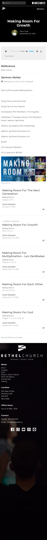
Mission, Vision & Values (10, 375)
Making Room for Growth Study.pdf (18, 81)
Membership (6, 379)
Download (9, 56)
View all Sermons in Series (11, 337)
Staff (3, 372)
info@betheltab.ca (15, 422)
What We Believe (8, 377)
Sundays (4, 370)
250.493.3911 (13, 419)
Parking (4, 381)
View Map (5, 399)
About (3, 368)
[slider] (14, 51)
